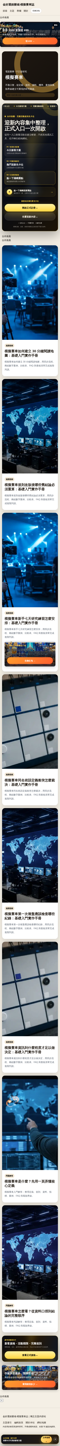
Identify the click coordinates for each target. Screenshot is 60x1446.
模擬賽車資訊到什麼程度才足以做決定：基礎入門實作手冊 (30, 1049)
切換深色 (36, 11)
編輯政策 (18, 1422)
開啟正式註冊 (30, 207)
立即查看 (46, 1439)
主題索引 (7, 1422)
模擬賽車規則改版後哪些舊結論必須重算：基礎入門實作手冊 (30, 486)
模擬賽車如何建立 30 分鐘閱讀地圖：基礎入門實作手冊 (29, 353)
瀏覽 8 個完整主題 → (15, 95)
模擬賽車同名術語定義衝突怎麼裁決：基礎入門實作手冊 (30, 782)
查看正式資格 (30, 1355)
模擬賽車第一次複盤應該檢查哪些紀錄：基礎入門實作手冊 (30, 915)
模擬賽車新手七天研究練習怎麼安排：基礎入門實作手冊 (30, 620)
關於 (26, 10)
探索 (5, 10)
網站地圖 (41, 1422)
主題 (12, 10)
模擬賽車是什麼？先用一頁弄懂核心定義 (30, 1183)
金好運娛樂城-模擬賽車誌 (18, 4)
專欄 (19, 10)
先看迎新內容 (30, 216)
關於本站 (30, 1422)
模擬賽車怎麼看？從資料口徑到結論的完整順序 (30, 1313)
